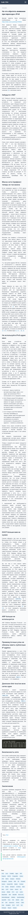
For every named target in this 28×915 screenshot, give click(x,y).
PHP (21, 873)
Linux (7, 873)
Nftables (13, 897)
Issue (19, 847)
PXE (13, 899)
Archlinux (18, 886)
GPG (18, 913)
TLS (3, 886)
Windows (18, 878)
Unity (3, 905)
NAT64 (9, 876)
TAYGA (17, 902)
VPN (3, 878)
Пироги (9, 907)
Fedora (16, 889)
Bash (23, 886)
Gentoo (3, 884)
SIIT (3, 902)
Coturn (11, 889)
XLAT (18, 905)
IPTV (13, 892)
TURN (22, 902)
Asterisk (10, 881)
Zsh (21, 905)
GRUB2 (8, 892)
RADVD (17, 899)
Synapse (12, 878)
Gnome (3, 892)
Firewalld (23, 881)
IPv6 (7, 835)
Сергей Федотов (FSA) (9, 912)
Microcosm (20, 894)
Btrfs (3, 889)
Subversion (11, 902)
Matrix (7, 878)
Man (10, 894)
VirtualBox (8, 905)
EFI (18, 881)
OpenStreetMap (20, 897)
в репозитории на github (10, 846)
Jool (17, 892)
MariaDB (14, 894)
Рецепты (4, 876)
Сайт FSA (4, 2)
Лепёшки (4, 907)
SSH (6, 902)
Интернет (12, 886)
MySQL (16, 884)
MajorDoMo (4, 894)
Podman (21, 884)
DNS (15, 881)
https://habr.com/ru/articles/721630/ (12, 22)
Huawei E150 (10, 884)
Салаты (14, 907)
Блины (7, 886)
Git (20, 889)
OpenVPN (4, 899)
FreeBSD (12, 873)
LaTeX (21, 892)
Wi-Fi (13, 905)
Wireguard (4, 881)
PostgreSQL (15, 876)
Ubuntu (21, 876)
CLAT (7, 889)
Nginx (17, 873)
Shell (22, 899)
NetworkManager (5, 897)
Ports (9, 899)
